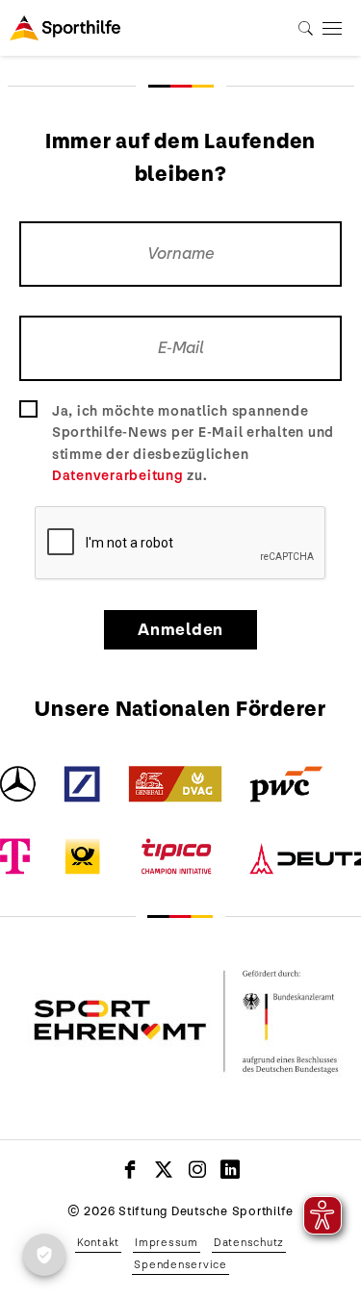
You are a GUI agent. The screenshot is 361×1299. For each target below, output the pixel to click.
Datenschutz (249, 1242)
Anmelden (180, 630)
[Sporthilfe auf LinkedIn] (230, 1169)
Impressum (166, 1242)
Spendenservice (180, 1264)
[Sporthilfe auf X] (164, 1169)
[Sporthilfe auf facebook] (130, 1169)
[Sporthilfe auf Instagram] (198, 1169)
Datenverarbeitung (118, 475)
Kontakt (98, 1242)
